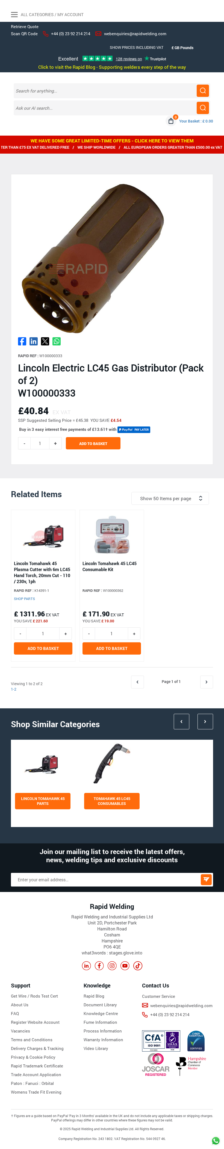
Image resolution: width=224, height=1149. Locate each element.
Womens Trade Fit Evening (36, 1092)
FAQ (15, 1013)
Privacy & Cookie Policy (33, 1057)
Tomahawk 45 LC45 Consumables (112, 801)
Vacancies (20, 1031)
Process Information (103, 1031)
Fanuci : (33, 1083)
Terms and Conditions (31, 1039)
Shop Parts (24, 598)
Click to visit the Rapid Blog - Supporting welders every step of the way (112, 67)
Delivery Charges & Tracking (37, 1048)
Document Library (100, 1004)
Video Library (96, 1048)
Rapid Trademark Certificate (37, 1066)
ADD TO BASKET (93, 443)
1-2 (13, 689)
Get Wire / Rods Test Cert (34, 996)
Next (205, 721)
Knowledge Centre (101, 1013)
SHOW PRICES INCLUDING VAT (136, 47)
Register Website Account (35, 1022)
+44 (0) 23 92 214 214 (70, 33)
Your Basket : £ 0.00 (196, 121)
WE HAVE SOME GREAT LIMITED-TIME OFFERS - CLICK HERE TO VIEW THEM (112, 141)
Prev (181, 721)
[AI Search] (203, 108)
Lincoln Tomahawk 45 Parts (43, 801)
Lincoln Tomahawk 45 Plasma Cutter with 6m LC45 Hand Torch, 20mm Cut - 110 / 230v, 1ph (42, 572)
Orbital (48, 1083)
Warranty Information (103, 1039)
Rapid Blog (94, 996)
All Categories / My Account (52, 14)
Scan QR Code (24, 33)
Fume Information (100, 1022)
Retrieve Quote (25, 26)
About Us (19, 1004)
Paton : (18, 1083)
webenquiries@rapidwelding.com (135, 33)
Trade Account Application (36, 1074)
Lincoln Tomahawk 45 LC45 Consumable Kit (109, 566)
